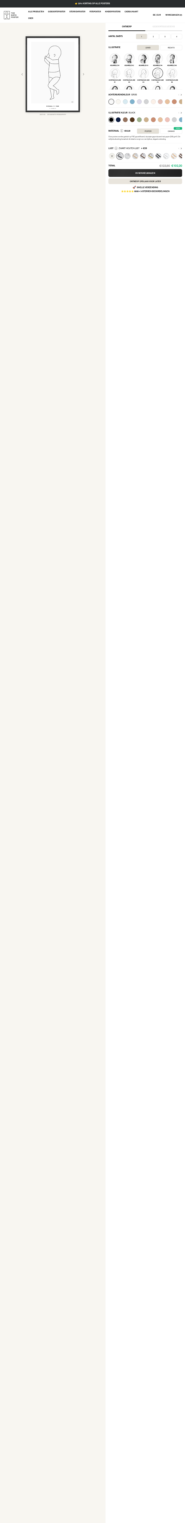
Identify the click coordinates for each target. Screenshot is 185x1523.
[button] (173, 15)
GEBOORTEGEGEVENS (163, 27)
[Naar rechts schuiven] (181, 95)
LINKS (148, 48)
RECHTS (171, 48)
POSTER (148, 131)
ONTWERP (127, 27)
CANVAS (174, 130)
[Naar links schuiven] (179, 95)
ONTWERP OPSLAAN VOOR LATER (145, 181)
